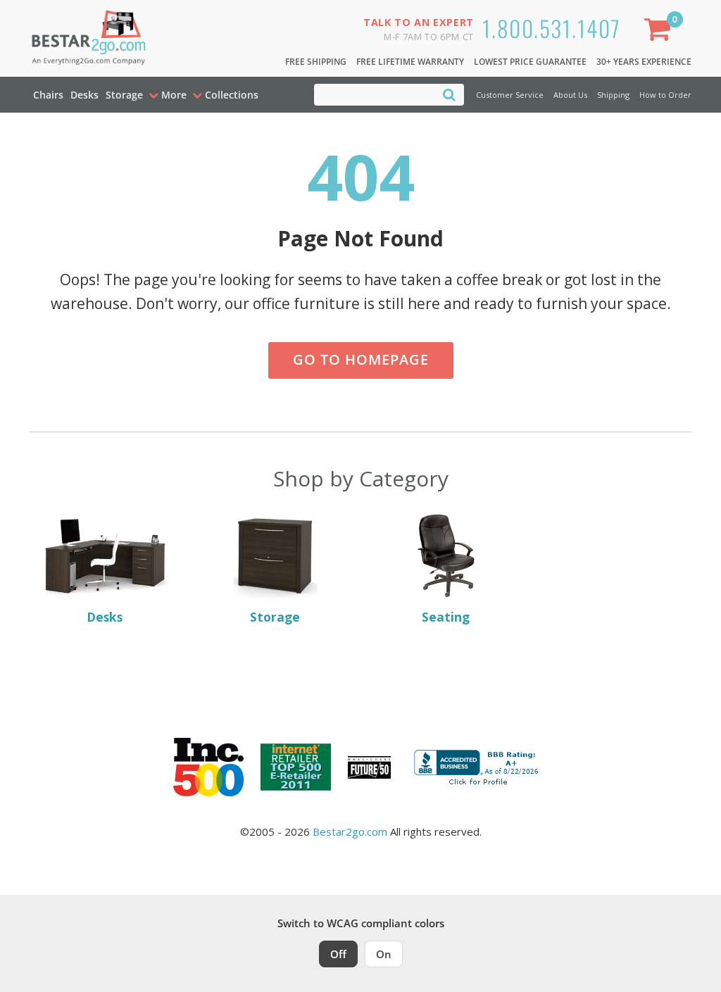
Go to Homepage (361, 359)
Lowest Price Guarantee (530, 62)
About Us (570, 94)
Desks (84, 94)
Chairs (48, 94)
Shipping (613, 94)
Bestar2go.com (350, 831)
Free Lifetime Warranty (410, 62)
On (383, 954)
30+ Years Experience (643, 62)
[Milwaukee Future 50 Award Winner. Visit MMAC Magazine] (369, 767)
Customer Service (510, 94)
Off (338, 954)
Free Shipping (315, 62)
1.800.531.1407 (551, 27)
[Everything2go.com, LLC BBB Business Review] (478, 766)
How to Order (665, 94)
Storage (124, 94)
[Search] (449, 93)
